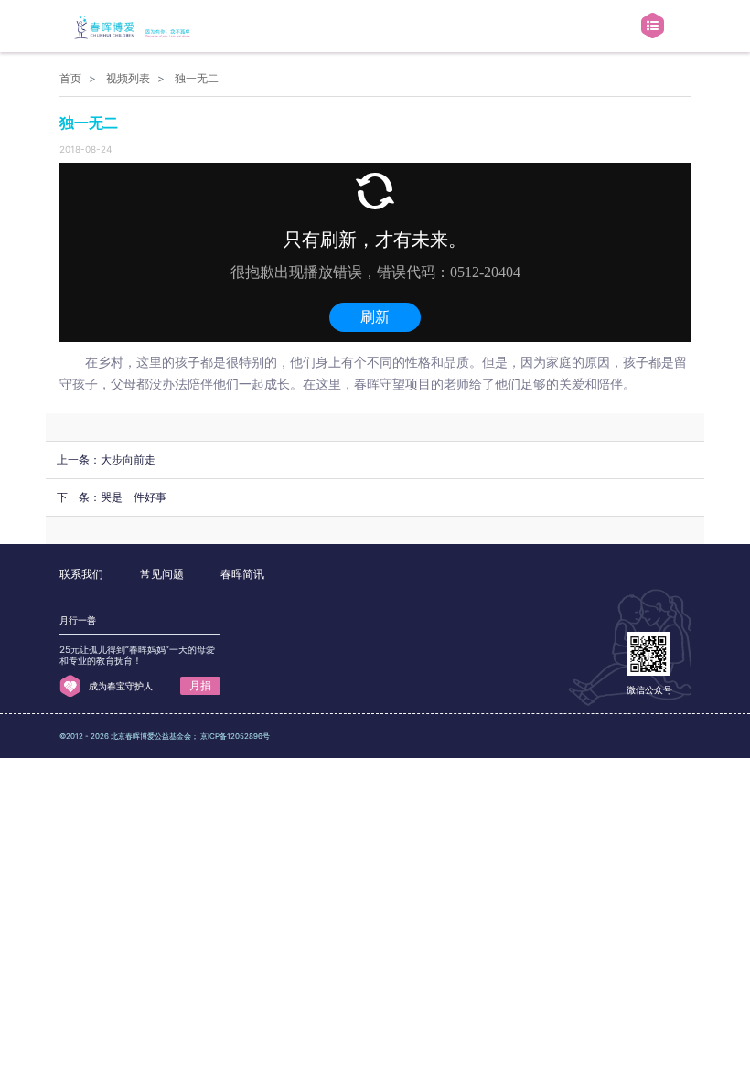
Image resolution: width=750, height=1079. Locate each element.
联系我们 (81, 574)
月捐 (200, 685)
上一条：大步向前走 (106, 459)
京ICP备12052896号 (235, 736)
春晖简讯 (242, 574)
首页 (70, 78)
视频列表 (128, 78)
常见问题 (162, 574)
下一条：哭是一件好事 (111, 497)
